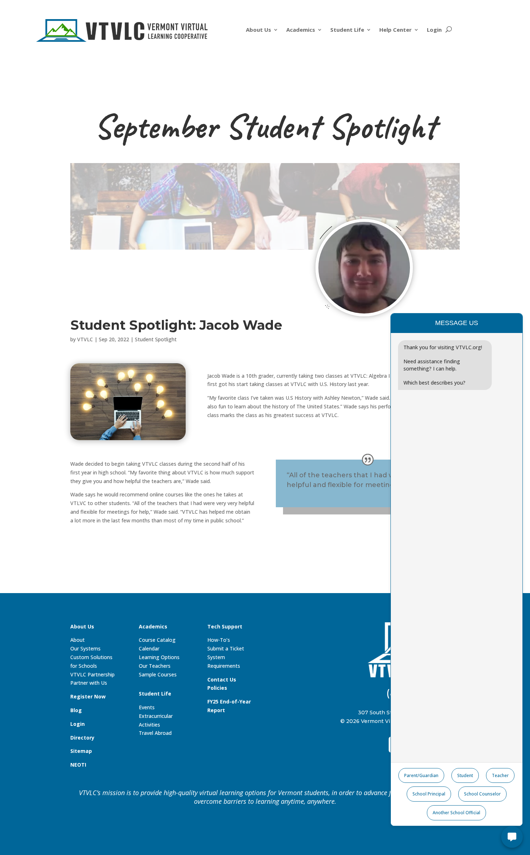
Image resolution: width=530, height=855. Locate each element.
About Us (258, 30)
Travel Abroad (155, 732)
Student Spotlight (156, 339)
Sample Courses (158, 674)
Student (465, 775)
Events (147, 707)
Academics (300, 30)
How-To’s (218, 639)
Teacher (500, 775)
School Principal (428, 794)
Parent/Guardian (421, 775)
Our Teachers (155, 665)
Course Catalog (157, 639)
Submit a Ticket (225, 648)
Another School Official (456, 813)
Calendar (149, 648)
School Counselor (482, 794)
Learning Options (159, 657)
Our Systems (85, 648)
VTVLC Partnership (92, 674)
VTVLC (85, 339)
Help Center (395, 30)
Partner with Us (88, 682)
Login (434, 30)
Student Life (347, 30)
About (77, 639)
